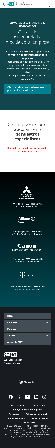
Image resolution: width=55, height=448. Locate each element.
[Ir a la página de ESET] (17, 4)
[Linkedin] (36, 398)
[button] (50, 4)
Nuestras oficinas (12, 363)
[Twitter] (18, 398)
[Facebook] (10, 398)
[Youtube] (27, 398)
